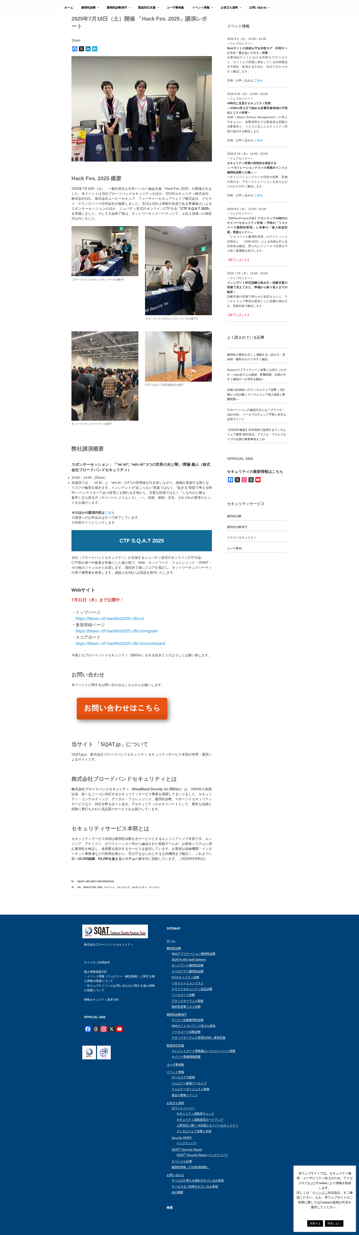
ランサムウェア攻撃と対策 (194, 1131)
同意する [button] (315, 1223)
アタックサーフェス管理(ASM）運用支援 (198, 1037)
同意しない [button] (334, 1223)
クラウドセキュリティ (241, 537)
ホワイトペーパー (183, 1108)
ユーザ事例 (234, 548)
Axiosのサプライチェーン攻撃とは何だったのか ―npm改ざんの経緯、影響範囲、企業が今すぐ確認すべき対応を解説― (256, 374)
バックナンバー (187, 1143)
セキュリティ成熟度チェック (195, 1113)
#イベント (110, 887)
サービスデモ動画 (183, 1077)
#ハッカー (154, 887)
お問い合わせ (258, 7)
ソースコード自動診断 (186, 1031)
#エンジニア (123, 887)
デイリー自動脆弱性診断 (188, 1020)
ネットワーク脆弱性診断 (188, 965)
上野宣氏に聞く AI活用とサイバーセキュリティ (207, 1125)
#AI (79, 887)
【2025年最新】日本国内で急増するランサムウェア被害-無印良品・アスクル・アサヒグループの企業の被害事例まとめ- (256, 434)
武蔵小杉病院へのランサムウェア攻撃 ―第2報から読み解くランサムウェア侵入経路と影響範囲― (256, 394)
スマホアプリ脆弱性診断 (188, 971)
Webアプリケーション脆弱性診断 (193, 953)
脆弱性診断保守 (117, 7)
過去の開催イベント (185, 1095)
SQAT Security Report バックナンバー (202, 1155)
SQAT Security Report (187, 1149)
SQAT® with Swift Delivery (189, 959)
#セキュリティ (139, 887)
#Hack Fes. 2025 (92, 887)
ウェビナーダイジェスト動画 (190, 1089)
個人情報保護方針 (95, 971)
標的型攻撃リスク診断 (186, 1006)
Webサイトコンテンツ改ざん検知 (193, 1025)
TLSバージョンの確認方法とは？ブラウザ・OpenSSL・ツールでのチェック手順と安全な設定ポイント (256, 414)
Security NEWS (182, 1137)
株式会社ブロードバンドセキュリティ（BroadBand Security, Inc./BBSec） (127, 789)
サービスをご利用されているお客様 (195, 1186)
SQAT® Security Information (95, 881)
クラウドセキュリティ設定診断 (192, 989)
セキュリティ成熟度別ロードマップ (200, 1119)
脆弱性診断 (88, 7)
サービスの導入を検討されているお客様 (198, 1180)
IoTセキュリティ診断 (185, 977)
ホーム (68, 7)
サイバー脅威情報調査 (186, 1056)
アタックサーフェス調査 (188, 1000)
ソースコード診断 (183, 994)
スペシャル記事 (182, 1161)
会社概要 (177, 1192)
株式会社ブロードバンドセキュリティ (108, 944)
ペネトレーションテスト (188, 983)
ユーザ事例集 (175, 7)
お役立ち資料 (229, 7)
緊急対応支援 (147, 7)
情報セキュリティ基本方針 (101, 999)
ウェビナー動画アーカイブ (189, 1083)
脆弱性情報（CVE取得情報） (190, 1167)
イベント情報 (201, 7)
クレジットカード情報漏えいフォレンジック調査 (204, 1050)
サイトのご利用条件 (97, 962)
